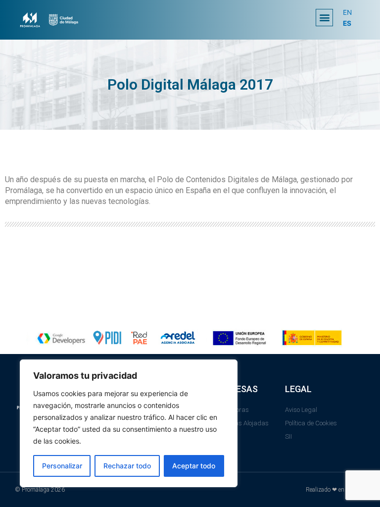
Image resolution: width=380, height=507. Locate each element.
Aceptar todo (193, 465)
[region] (129, 423)
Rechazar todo (127, 465)
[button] (324, 17)
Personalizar (62, 465)
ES (347, 23)
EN (347, 12)
